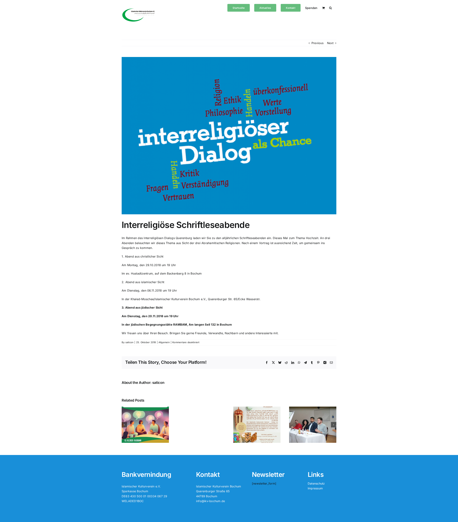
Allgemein (164, 342)
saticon (129, 342)
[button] (330, 7)
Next (330, 43)
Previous (317, 43)
